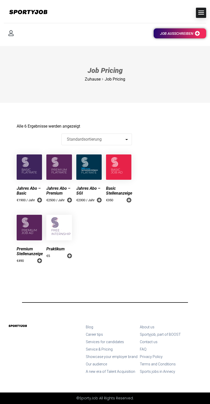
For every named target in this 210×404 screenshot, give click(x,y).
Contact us (149, 342)
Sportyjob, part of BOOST (160, 334)
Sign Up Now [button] (39, 200)
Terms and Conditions (158, 364)
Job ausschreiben (176, 33)
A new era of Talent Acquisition (110, 371)
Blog (89, 327)
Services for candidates (105, 342)
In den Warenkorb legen (129, 200)
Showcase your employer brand (112, 357)
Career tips (94, 334)
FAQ (143, 349)
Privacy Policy (151, 357)
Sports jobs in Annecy (157, 371)
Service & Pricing (99, 349)
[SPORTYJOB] (25, 12)
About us (147, 327)
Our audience (96, 364)
